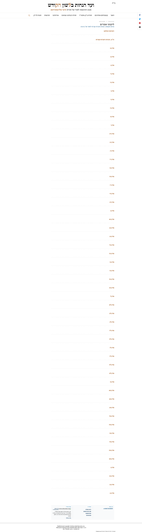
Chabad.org (98, 531)
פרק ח (112, 108)
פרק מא (111, 390)
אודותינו (56, 15)
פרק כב (111, 228)
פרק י (112, 125)
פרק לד (111, 330)
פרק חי (112, 193)
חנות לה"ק (37, 15)
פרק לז (112, 356)
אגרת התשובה (88, 513)
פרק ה (112, 82)
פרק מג (111, 407)
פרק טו (112, 168)
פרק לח (111, 365)
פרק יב (112, 142)
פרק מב (111, 399)
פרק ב (112, 57)
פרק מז (111, 442)
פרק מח (111, 450)
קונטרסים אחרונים (101, 15)
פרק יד (112, 159)
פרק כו (112, 262)
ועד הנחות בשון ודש (71, 5)
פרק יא (112, 134)
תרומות (47, 15)
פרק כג (112, 236)
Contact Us (76, 529)
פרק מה (111, 424)
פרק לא (111, 305)
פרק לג (112, 322)
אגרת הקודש (88, 515)
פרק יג (112, 151)
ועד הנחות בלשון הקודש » (56, 509)
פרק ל (112, 296)
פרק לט (111, 373)
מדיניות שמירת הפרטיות (106, 531)
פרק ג (112, 65)
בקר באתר (68, 518)
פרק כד (111, 245)
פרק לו (112, 347)
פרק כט (111, 288)
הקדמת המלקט (109, 31)
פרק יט (112, 202)
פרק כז (112, 270)
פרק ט (112, 116)
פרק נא (111, 476)
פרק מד (111, 416)
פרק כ (112, 211)
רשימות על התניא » (108, 508)
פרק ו (112, 91)
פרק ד (112, 74)
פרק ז (112, 99)
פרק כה (111, 253)
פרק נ (112, 467)
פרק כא (111, 219)
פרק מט (111, 459)
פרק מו (111, 433)
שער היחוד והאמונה (87, 511)
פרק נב (112, 484)
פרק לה (111, 339)
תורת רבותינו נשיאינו (68, 15)
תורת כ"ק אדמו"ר (85, 15)
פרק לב (111, 313)
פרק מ (112, 382)
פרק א (112, 48)
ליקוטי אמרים (88, 509)
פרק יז (112, 185)
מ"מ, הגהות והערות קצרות (105, 39)
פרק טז (111, 176)
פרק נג (112, 493)
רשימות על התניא (102, 21)
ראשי (112, 15)
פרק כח (111, 279)
